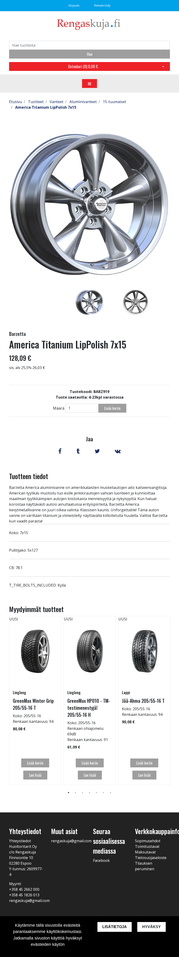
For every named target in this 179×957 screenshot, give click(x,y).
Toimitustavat (147, 846)
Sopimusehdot (147, 840)
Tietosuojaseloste (150, 857)
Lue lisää (35, 775)
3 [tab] (82, 792)
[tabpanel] (89, 302)
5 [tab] (96, 792)
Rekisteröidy (102, 5)
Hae (89, 54)
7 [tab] (110, 792)
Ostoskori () (83, 66)
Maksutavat (145, 852)
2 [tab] (75, 792)
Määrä (58, 408)
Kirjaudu (74, 5)
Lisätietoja (114, 927)
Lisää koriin (112, 408)
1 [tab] (68, 792)
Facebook (101, 860)
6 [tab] (103, 792)
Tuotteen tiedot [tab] (28, 476)
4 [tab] (89, 792)
